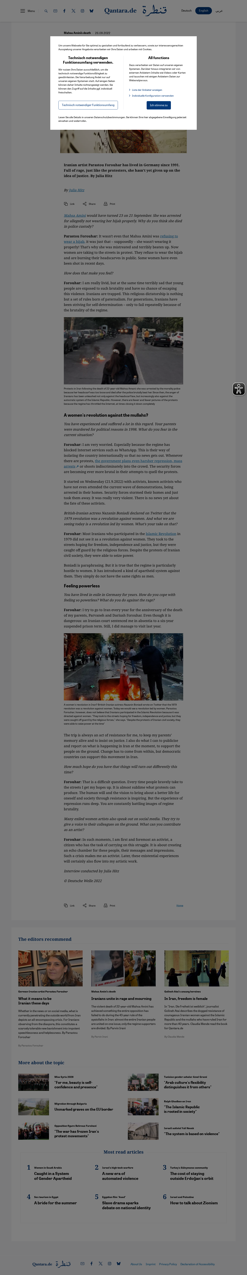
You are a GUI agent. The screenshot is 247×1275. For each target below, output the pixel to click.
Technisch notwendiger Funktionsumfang (88, 105)
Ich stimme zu (159, 105)
